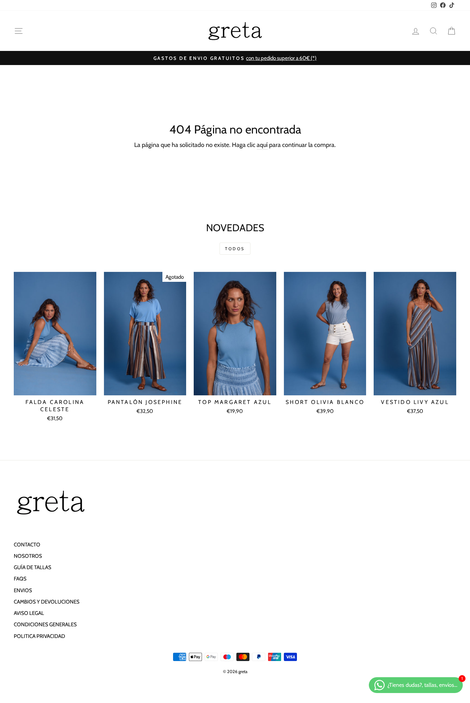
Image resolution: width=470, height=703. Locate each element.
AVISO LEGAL (29, 613)
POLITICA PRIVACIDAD (39, 636)
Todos (235, 248)
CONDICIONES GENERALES (45, 624)
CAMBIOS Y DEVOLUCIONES (46, 601)
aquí (262, 145)
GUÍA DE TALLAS (32, 567)
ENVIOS (23, 590)
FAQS (20, 578)
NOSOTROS (28, 556)
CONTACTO (27, 544)
